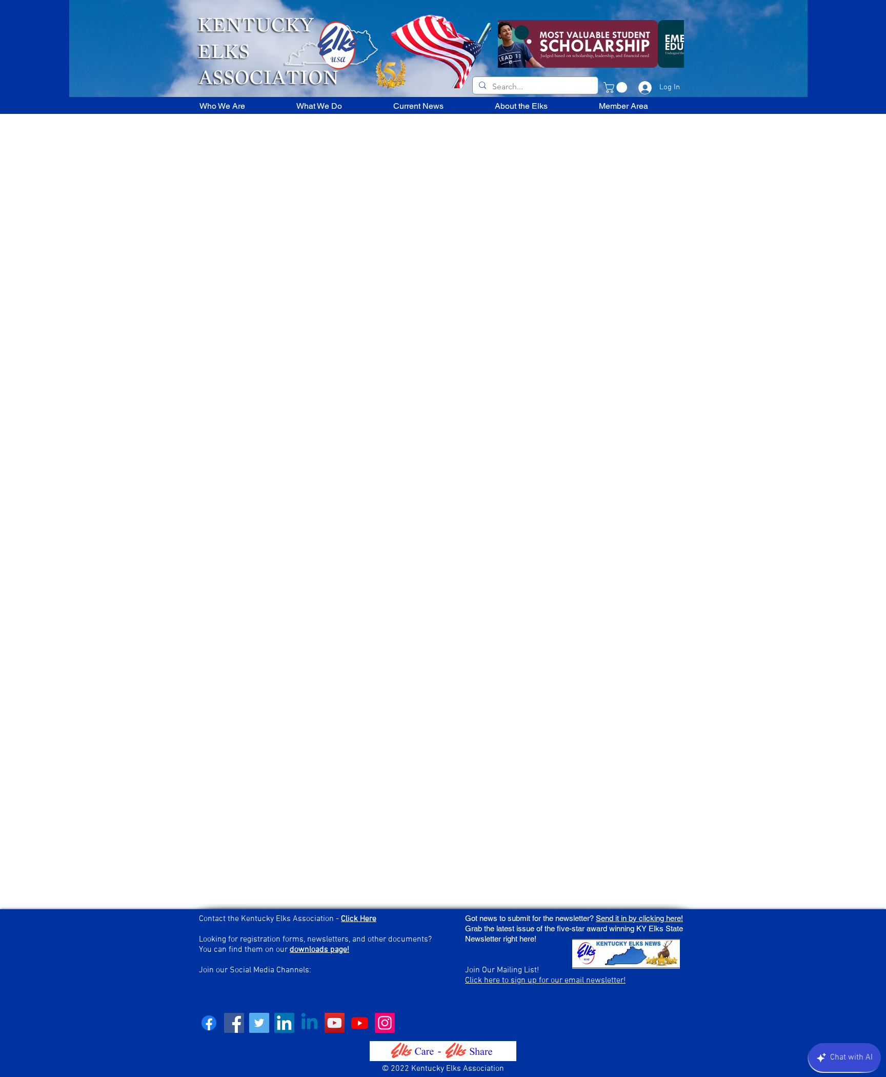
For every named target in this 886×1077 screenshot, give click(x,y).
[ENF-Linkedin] (309, 1023)
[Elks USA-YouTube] (335, 1023)
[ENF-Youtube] (360, 1023)
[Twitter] (259, 1023)
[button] (616, 87)
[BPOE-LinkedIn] (284, 1023)
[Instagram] (385, 1023)
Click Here (358, 919)
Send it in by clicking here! (639, 918)
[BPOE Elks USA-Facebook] (209, 1023)
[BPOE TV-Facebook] (234, 1023)
